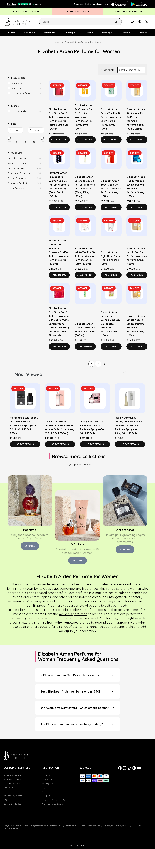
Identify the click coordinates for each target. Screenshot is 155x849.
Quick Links (17, 152)
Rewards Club (48, 779)
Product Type (18, 78)
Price (13, 124)
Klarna (45, 792)
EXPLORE (30, 546)
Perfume (28, 32)
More (142, 32)
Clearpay (46, 796)
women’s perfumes (73, 614)
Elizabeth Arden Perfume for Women (83, 42)
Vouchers (8, 792)
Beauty (69, 32)
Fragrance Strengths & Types (55, 800)
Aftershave (49, 32)
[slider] (9, 138)
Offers (125, 32)
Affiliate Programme (13, 796)
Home (57, 42)
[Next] (123, 372)
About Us (46, 775)
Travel (88, 32)
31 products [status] (107, 69)
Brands (11, 32)
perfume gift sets (97, 610)
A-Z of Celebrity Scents (52, 804)
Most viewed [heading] (28, 374)
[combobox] (80, 21)
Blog (44, 788)
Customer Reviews (12, 783)
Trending (106, 32)
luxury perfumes (33, 622)
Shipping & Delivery (12, 775)
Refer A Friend (10, 788)
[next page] (105, 364)
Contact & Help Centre (13, 804)
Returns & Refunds (12, 779)
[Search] (112, 21)
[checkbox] (25, 83)
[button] (148, 22)
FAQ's (6, 800)
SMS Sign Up (47, 783)
